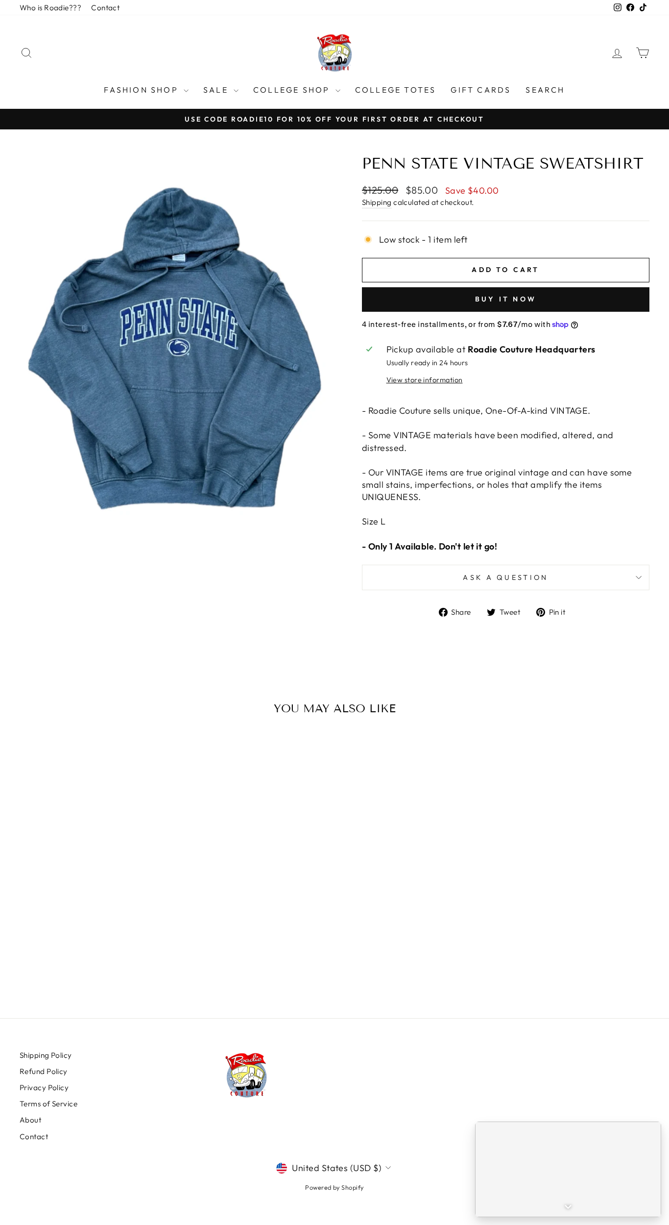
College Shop (293, 90)
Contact (105, 7)
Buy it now (505, 299)
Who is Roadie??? (50, 7)
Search (545, 90)
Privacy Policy (44, 1087)
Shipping (377, 202)
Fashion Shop (142, 90)
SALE (217, 90)
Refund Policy (44, 1071)
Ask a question (505, 577)
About (30, 1120)
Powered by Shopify (334, 1187)
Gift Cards (481, 90)
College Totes (395, 90)
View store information (424, 379)
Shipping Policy (46, 1055)
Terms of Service (48, 1103)
